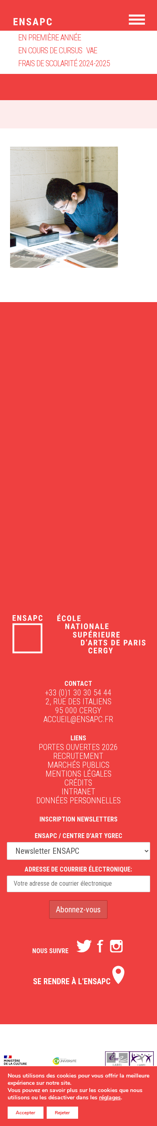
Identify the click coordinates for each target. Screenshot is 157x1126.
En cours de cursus (50, 50)
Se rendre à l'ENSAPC (72, 981)
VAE (91, 50)
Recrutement (78, 756)
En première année (49, 37)
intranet (78, 791)
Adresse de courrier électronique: (78, 869)
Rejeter (62, 1112)
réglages (110, 1097)
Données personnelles (78, 800)
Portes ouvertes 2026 (78, 747)
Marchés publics (78, 765)
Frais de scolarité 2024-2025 (64, 63)
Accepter (25, 1112)
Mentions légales (78, 774)
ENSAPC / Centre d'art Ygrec (78, 836)
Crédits (78, 783)
